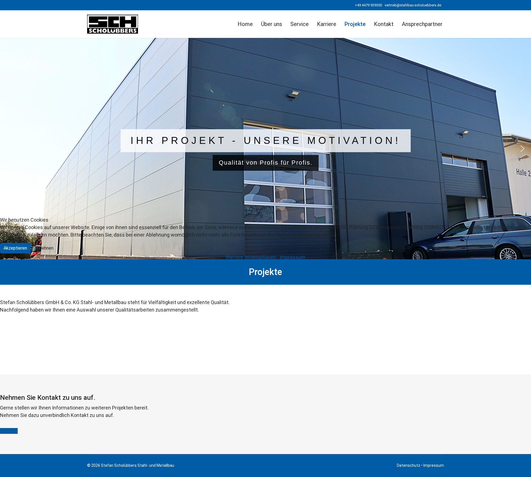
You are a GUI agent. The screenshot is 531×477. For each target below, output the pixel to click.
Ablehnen (44, 248)
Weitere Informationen (251, 257)
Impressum (292, 257)
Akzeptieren (15, 248)
